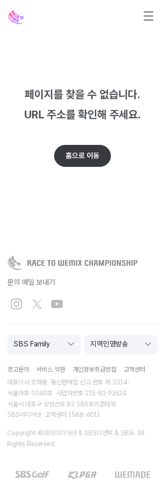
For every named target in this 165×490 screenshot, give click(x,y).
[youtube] (57, 304)
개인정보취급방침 (94, 369)
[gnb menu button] (148, 16)
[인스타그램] (16, 304)
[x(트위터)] (37, 304)
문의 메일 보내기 (31, 282)
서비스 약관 (50, 369)
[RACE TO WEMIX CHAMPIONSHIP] (72, 263)
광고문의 (18, 369)
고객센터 (134, 369)
